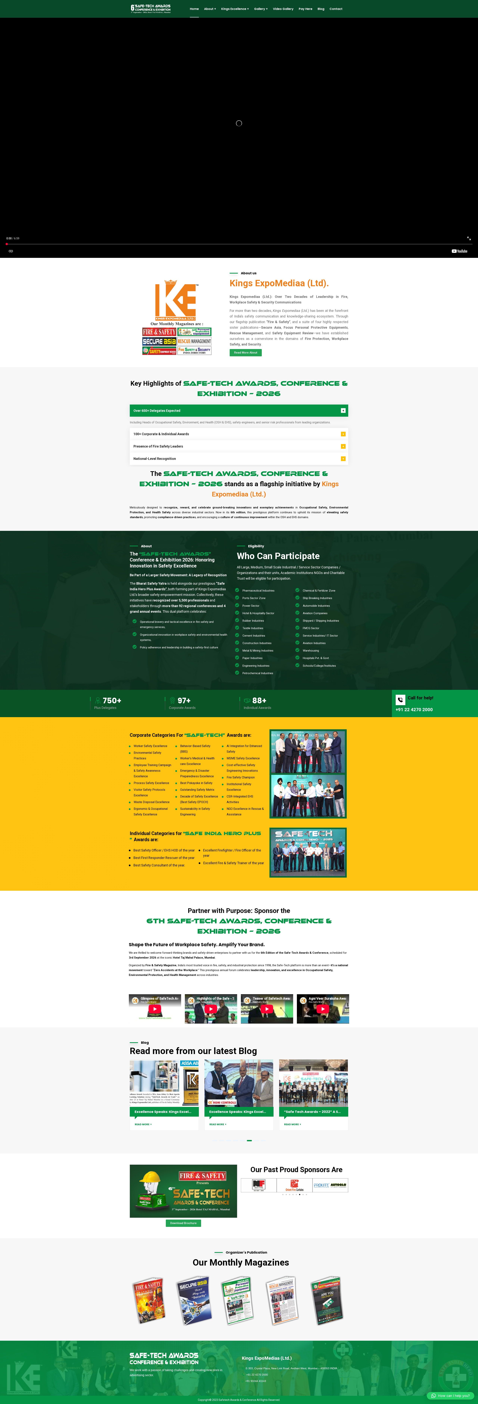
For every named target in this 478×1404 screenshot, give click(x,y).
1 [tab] (214, 1140)
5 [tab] (242, 1140)
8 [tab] (263, 1140)
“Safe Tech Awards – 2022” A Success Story (173, 1111)
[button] (282, 1194)
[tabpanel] (313, 1095)
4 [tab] (235, 1140)
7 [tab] (256, 1140)
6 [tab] (249, 1140)
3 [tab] (228, 1140)
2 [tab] (221, 1140)
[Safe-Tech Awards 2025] (151, 9)
